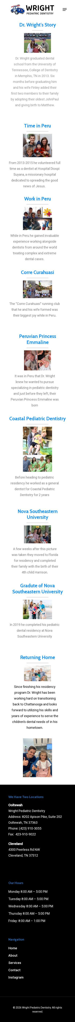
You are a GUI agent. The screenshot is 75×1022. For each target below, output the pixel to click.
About (12, 955)
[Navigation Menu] (65, 9)
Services (14, 963)
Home (12, 948)
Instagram (15, 977)
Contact (14, 970)
